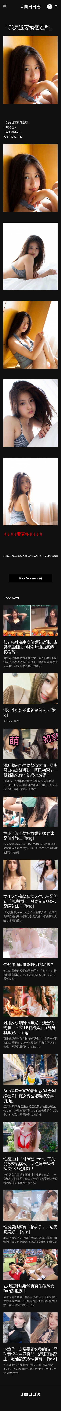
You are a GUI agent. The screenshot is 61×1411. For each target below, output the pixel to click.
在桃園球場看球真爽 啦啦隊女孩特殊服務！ (28, 1288)
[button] (4, 6)
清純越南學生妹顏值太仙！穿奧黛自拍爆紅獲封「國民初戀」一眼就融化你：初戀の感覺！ (30, 770)
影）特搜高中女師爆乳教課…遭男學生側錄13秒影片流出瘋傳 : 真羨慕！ (30, 647)
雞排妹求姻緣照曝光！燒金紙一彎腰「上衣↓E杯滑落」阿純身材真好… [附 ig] (30, 1027)
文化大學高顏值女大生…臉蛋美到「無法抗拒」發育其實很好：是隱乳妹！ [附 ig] (30, 901)
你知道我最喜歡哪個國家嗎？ (28, 964)
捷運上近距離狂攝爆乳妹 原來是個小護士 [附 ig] (28, 836)
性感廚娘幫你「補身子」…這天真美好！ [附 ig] (30, 1229)
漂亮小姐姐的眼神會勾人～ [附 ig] (29, 713)
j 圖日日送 (30, 6)
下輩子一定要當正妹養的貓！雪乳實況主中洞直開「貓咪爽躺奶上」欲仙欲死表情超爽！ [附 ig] (30, 1354)
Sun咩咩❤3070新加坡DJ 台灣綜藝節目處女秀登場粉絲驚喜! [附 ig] (29, 1095)
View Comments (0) (30, 578)
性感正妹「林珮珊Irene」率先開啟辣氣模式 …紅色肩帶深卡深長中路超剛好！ (29, 1163)
